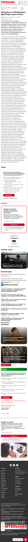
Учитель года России (19, 473)
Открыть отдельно (6, 407)
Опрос (4, 369)
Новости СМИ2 (5, 413)
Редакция (3, 494)
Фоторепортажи (19, 494)
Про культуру (3, 473)
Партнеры (3, 497)
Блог (16, 495)
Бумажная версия (18, 488)
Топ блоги (5, 324)
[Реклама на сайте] (25, 539)
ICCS (16, 492)
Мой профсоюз (18, 481)
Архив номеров (18, 483)
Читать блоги (6, 365)
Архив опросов (5, 408)
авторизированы (5, 276)
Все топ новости (5, 322)
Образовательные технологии (21, 472)
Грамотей (3, 483)
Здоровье (3, 486)
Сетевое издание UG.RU (19, 478)
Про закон (3, 475)
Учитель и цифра (4, 488)
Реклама (2, 496)
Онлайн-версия (18, 490)
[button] (5, 282)
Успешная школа (18, 470)
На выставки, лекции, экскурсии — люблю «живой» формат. (14, 185)
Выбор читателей (11, 285)
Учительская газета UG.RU (12, 17)
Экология (3, 476)
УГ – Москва (17, 480)
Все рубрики (3, 489)
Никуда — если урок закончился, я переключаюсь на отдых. (12, 191)
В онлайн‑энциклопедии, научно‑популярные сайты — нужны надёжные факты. (13, 182)
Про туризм (3, 480)
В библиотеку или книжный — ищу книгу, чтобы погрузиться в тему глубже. (14, 188)
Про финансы (3, 485)
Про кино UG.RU (6, 263)
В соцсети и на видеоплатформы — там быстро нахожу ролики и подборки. (13, 178)
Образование (3, 470)
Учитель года (3, 481)
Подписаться (14, 224)
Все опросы (4, 203)
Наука (2, 472)
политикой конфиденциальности (17, 227)
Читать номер (22, 8)
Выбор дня (3, 478)
